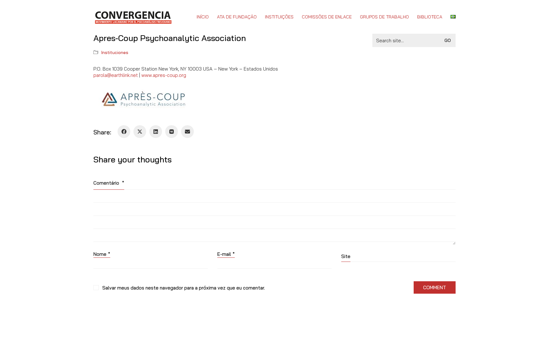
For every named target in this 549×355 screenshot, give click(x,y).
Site (345, 256)
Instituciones (114, 52)
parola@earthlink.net (115, 75)
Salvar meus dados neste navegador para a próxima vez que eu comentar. (183, 288)
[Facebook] (124, 131)
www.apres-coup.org (163, 75)
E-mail (226, 254)
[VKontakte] (171, 131)
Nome (101, 254)
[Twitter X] (139, 131)
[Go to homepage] (133, 17)
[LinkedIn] (155, 131)
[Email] (187, 131)
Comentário (108, 183)
